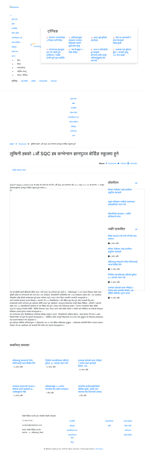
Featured (23, 144)
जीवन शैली (15, 33)
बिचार (19, 64)
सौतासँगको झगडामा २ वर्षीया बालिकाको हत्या (119, 215)
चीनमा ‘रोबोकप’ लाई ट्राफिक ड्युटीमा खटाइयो (120, 191)
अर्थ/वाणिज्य (21, 67)
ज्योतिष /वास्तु (21, 71)
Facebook (112, 163)
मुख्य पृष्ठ (15, 19)
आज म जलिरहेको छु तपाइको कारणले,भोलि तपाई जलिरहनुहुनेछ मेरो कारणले (99, 55)
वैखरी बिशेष (128, 435)
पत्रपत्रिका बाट (17, 37)
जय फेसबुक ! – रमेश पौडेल (76, 51)
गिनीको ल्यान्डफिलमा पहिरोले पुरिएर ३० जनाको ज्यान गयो (57, 362)
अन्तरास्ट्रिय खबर (72, 436)
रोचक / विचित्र (22, 75)
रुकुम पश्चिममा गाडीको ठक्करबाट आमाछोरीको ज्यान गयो (121, 203)
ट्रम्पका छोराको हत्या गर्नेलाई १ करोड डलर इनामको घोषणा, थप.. (89, 363)
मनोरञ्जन (15, 51)
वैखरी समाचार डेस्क (19, 170)
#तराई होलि (43, 81)
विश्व (18, 60)
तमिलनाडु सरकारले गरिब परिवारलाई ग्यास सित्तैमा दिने (24, 362)
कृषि (109, 425)
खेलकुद (14, 47)
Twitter (123, 163)
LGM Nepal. (99, 449)
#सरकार (54, 81)
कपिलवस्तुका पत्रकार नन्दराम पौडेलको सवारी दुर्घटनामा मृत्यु (75, 41)
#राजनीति (24, 81)
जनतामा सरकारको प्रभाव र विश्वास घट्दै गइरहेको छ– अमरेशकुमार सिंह (24, 389)
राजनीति (14, 28)
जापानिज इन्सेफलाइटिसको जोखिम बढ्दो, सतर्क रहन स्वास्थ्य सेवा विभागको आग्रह (90, 389)
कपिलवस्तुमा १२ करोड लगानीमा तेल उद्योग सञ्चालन (56, 387)
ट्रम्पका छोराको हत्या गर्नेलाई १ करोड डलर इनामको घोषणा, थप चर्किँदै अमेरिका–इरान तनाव (121, 290)
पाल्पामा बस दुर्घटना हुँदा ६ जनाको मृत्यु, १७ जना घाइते (122, 52)
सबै (136, 183)
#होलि (33, 81)
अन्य (13, 56)
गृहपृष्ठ (12, 144)
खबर (13, 24)
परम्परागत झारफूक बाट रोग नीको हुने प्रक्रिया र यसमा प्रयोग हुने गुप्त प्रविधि (55, 53)
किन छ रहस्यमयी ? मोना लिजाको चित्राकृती (122, 40)
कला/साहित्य (16, 42)
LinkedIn (133, 163)
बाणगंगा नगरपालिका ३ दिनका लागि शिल (55, 39)
